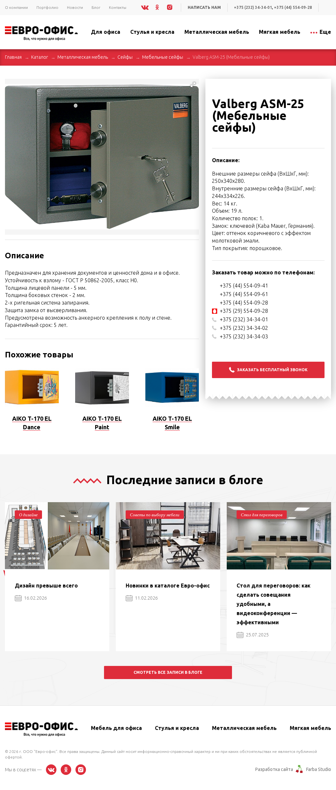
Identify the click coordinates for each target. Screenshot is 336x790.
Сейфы (125, 57)
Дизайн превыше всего (46, 585)
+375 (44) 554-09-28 (293, 7)
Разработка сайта (274, 769)
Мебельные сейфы (162, 57)
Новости (75, 7)
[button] (193, 84)
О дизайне (28, 515)
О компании (16, 7)
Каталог (39, 57)
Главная (13, 57)
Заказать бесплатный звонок (272, 370)
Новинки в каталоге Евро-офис (168, 585)
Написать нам (204, 7)
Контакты (117, 7)
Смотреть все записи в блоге (168, 672)
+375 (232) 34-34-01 (253, 7)
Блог (96, 7)
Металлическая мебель (82, 57)
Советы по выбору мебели (154, 515)
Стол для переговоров (262, 515)
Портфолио (47, 7)
